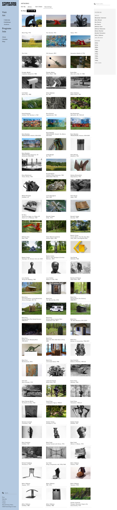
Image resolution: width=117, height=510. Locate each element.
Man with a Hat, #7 (75, 74)
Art (3, 15)
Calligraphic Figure (51, 403)
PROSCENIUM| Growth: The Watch (55, 134)
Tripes (72, 32)
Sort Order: (43, 6)
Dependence (74, 176)
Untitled (24, 197)
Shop (3, 41)
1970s (96, 54)
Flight (71, 197)
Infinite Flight (49, 238)
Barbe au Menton (75, 361)
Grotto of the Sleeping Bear (30, 339)
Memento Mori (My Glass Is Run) (55, 339)
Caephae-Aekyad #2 (27, 74)
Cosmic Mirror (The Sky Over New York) (79, 237)
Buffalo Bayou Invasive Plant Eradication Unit (54, 319)
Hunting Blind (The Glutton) (78, 298)
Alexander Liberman (100, 18)
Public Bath (73, 279)
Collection (7, 20)
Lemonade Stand (51, 361)
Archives (6, 24)
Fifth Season (49, 53)
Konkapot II (49, 423)
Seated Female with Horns (53, 444)
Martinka (72, 259)
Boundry (72, 218)
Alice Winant (98, 20)
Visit (4, 12)
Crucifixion (25, 423)
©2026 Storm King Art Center (9, 506)
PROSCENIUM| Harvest (76, 135)
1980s (96, 51)
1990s (96, 49)
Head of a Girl (50, 279)
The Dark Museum (75, 320)
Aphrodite (73, 115)
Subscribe (4, 499)
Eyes (47, 197)
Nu (47, 156)
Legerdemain (50, 115)
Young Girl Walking (27, 279)
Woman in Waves (75, 444)
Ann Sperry (98, 24)
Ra (47, 94)
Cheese (72, 464)
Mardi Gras (49, 382)
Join (4, 31)
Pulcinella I (73, 403)
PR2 (47, 485)
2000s (96, 47)
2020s (96, 43)
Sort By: (26, 6)
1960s (96, 56)
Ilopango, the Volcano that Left (30, 259)
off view (31, 10)
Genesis (72, 382)
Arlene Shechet (99, 31)
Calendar (5, 39)
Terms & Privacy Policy (7, 504)
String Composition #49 (52, 464)
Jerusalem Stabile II (76, 53)
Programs (6, 28)
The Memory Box (51, 300)
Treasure (72, 485)
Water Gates (74, 94)
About (4, 37)
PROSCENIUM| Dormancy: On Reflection (30, 155)
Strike (47, 218)
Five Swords (49, 32)
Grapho (24, 485)
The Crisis (24, 53)
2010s (96, 45)
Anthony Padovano (100, 29)
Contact (4, 502)
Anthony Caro (98, 26)
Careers (4, 501)
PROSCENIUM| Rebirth (28, 135)
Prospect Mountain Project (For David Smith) (79, 504)
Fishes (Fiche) (25, 176)
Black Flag (25, 32)
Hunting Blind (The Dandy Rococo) (31, 319)
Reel (23, 238)
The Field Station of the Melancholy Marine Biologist (32, 299)
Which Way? (49, 74)
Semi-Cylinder (26, 382)
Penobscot (25, 464)
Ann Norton (98, 22)
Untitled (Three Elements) (53, 175)
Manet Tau (25, 94)
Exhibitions (7, 22)
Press (3, 497)
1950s (96, 58)
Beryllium (73, 156)
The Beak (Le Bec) (27, 403)
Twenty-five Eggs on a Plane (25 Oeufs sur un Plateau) (31, 217)
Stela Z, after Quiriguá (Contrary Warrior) (55, 258)
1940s (96, 60)
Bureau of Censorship (76, 341)
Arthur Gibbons (99, 35)
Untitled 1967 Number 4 (28, 115)
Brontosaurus (25, 361)
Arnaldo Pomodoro (100, 33)
